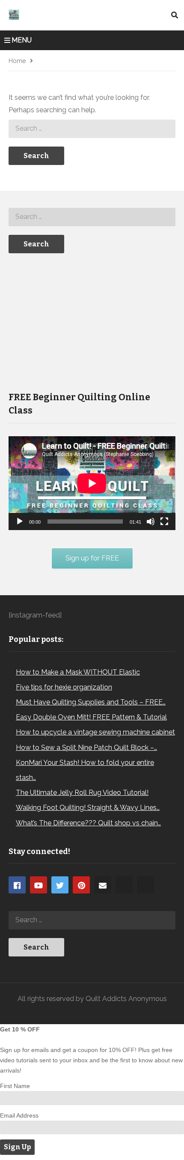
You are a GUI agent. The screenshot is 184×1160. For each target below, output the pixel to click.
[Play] (19, 521)
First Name (15, 1085)
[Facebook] (17, 884)
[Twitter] (59, 884)
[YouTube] (38, 884)
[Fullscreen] (164, 521)
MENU (22, 40)
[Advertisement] (73, 321)
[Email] (102, 884)
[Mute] (150, 521)
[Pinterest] (81, 884)
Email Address (19, 1115)
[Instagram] (124, 884)
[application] (92, 483)
